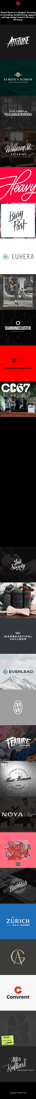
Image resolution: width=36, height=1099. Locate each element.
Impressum (13, 1092)
